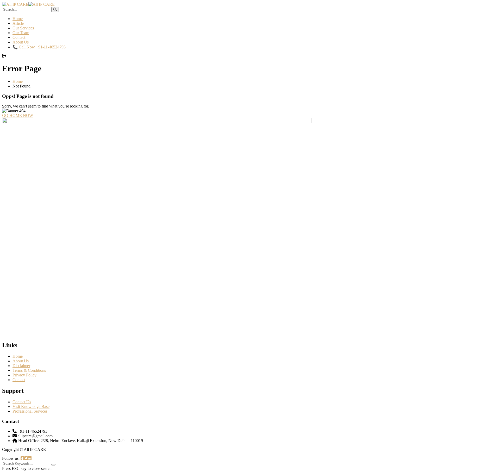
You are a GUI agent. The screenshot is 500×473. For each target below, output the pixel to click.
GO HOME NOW (17, 115)
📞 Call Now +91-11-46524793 (39, 47)
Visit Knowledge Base (30, 406)
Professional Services (29, 411)
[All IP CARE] (15, 4)
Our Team (20, 32)
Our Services (23, 28)
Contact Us (21, 402)
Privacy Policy (24, 375)
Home (17, 18)
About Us (20, 42)
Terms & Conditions (29, 370)
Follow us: (11, 458)
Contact (18, 37)
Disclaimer (21, 365)
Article (18, 23)
